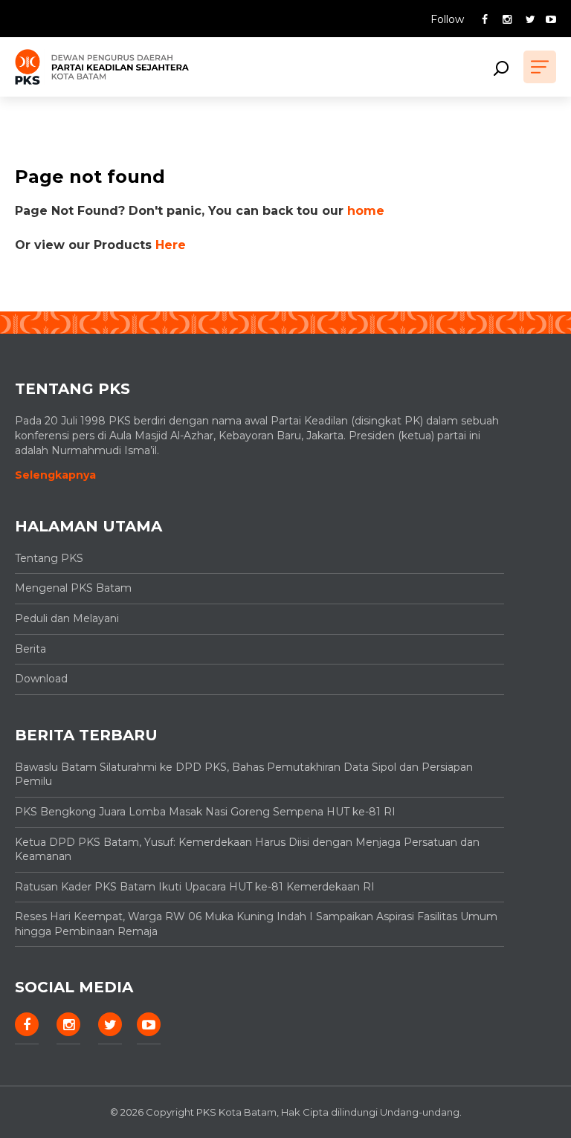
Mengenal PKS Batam (73, 588)
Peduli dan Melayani (67, 618)
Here (170, 245)
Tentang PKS (49, 558)
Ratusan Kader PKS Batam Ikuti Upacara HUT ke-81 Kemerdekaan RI (195, 886)
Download (41, 678)
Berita (30, 649)
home (365, 211)
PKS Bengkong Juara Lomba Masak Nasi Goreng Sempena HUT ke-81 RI (205, 811)
